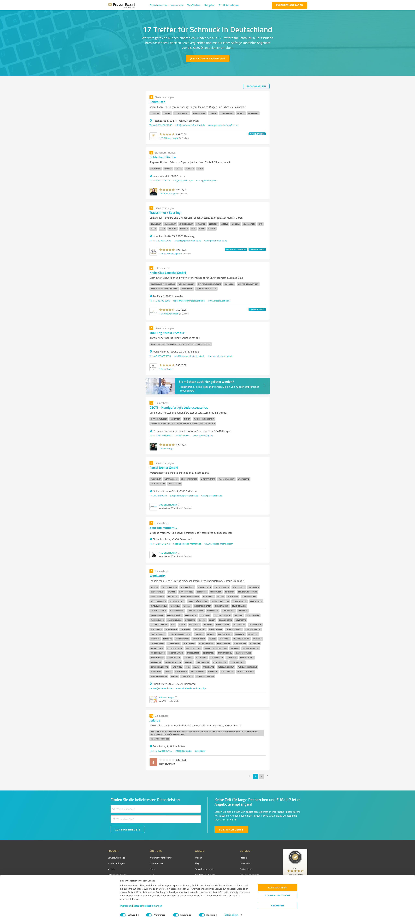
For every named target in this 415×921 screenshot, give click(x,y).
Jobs (152, 874)
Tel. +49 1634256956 (160, 356)
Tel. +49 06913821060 (160, 125)
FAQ (197, 863)
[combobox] (156, 809)
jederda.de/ (200, 750)
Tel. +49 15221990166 (160, 750)
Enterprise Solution (117, 874)
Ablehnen (277, 905)
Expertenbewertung (249, 874)
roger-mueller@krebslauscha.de (188, 300)
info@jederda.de (183, 750)
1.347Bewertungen (168, 313)
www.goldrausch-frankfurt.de (222, 125)
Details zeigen (231, 914)
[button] (158, 5)
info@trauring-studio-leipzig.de (189, 356)
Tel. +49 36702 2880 (159, 300)
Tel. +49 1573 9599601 (161, 435)
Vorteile (111, 868)
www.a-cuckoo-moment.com (218, 543)
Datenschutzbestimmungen (147, 905)
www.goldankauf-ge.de (215, 240)
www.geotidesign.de (203, 435)
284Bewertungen (168, 193)
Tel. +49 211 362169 (159, 543)
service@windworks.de (160, 688)
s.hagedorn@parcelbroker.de (184, 495)
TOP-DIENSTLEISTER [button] (257, 134)
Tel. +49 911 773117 (159, 180)
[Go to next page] (267, 776)
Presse (243, 857)
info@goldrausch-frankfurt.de (190, 125)
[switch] (149, 914)
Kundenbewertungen (205, 874)
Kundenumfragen (116, 863)
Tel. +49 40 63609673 (160, 240)
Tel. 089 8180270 (158, 495)
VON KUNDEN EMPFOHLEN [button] (236, 249)
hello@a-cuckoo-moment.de (187, 543)
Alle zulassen (277, 887)
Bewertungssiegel (116, 857)
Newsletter (245, 863)
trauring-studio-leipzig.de (220, 356)
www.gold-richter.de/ (206, 180)
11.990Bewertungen (169, 253)
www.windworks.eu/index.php (191, 688)
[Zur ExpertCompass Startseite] (128, 5)
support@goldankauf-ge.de (188, 240)
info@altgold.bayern (183, 180)
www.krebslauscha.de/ (219, 300)
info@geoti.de (183, 435)
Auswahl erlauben (277, 895)
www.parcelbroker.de (211, 495)
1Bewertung (165, 368)
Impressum (126, 905)
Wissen (198, 857)
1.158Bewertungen (168, 138)
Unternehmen (157, 863)
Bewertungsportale (204, 868)
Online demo (246, 868)
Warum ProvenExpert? (161, 857)
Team (152, 868)
